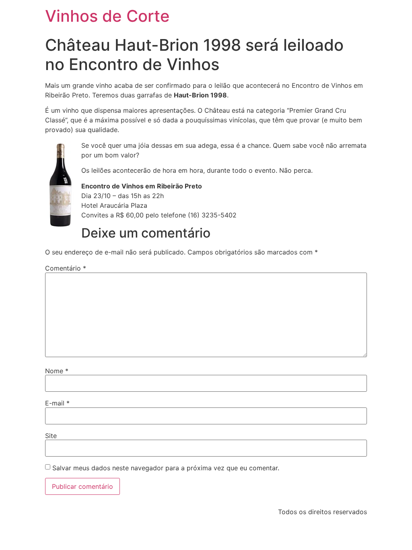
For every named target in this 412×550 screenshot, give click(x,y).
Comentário (65, 268)
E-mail (57, 403)
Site (51, 435)
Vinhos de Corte (107, 16)
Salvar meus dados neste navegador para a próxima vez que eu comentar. (165, 468)
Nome (56, 371)
